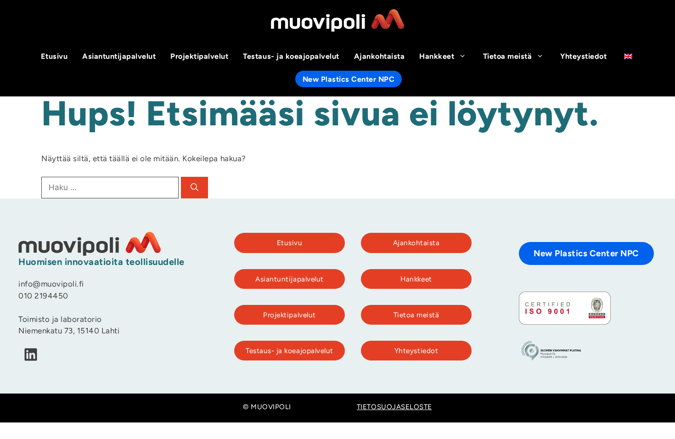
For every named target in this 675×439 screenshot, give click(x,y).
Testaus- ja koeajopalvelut (291, 57)
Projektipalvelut (199, 57)
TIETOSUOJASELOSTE (394, 407)
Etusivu (54, 57)
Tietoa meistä (507, 57)
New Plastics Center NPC (349, 80)
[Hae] (194, 188)
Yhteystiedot (583, 57)
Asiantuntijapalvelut (119, 57)
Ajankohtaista (379, 57)
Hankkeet (436, 57)
